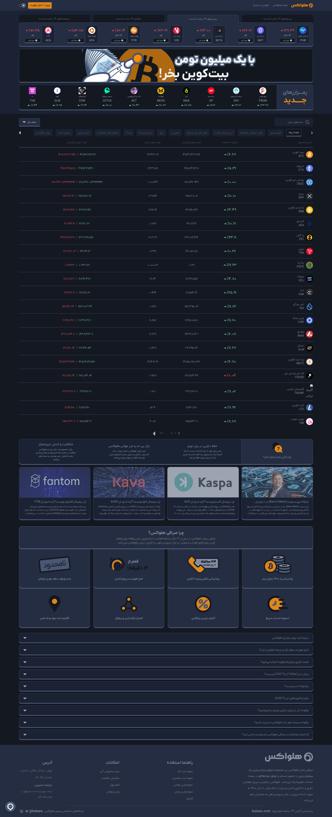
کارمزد (189, 798)
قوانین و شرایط (261, 5)
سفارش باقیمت (110, 778)
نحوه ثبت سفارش (182, 778)
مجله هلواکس (280, 5)
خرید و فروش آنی (109, 771)
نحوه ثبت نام (185, 771)
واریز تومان (113, 792)
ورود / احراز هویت (40, 5)
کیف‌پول (114, 785)
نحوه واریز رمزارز (183, 792)
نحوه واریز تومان (183, 785)
